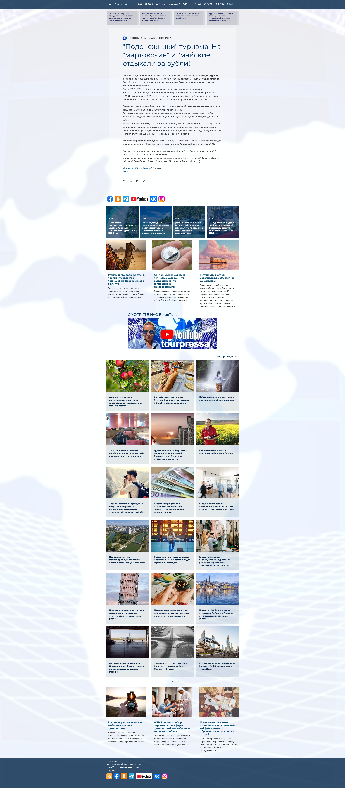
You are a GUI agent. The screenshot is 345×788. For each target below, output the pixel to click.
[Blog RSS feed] (109, 776)
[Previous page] (155, 681)
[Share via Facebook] (124, 180)
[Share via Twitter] (130, 180)
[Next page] (189, 681)
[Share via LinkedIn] (137, 180)
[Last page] (195, 681)
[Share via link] (143, 180)
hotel (110, 218)
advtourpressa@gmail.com (131, 764)
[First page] (149, 681)
